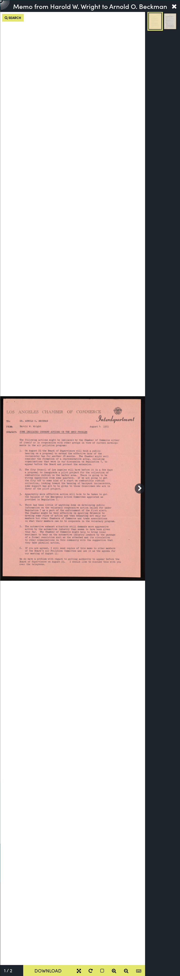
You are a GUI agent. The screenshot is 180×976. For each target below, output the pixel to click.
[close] (174, 6)
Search (14, 17)
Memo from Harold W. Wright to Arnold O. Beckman (90, 6)
